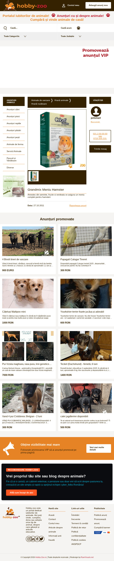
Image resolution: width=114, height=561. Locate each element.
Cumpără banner (102, 527)
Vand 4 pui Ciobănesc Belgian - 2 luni (22, 416)
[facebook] (36, 539)
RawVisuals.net (87, 557)
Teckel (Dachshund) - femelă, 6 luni (79, 364)
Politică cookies (78, 540)
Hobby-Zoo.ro (40, 557)
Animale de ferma (15, 144)
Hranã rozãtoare (39, 104)
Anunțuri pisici (13, 116)
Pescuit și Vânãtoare (11, 159)
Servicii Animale (14, 151)
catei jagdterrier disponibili (74, 416)
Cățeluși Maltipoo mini (14, 311)
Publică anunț (100, 515)
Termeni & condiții (79, 523)
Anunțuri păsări (14, 130)
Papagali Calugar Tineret (73, 259)
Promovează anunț (100, 521)
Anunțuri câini (13, 109)
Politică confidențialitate (78, 533)
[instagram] (28, 539)
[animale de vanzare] (11, 513)
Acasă (51, 515)
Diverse (10, 167)
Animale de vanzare (40, 100)
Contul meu (54, 523)
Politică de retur (78, 527)
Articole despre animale (56, 529)
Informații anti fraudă (55, 538)
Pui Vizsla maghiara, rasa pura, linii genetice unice (25, 364)
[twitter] (40, 539)
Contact (52, 519)
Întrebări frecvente (75, 517)
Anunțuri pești (13, 137)
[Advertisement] (38, 67)
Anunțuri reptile (14, 123)
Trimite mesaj (100, 149)
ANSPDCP (76, 544)
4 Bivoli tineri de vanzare (15, 259)
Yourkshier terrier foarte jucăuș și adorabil (82, 311)
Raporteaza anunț (77, 205)
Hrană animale (61, 100)
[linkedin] (32, 539)
